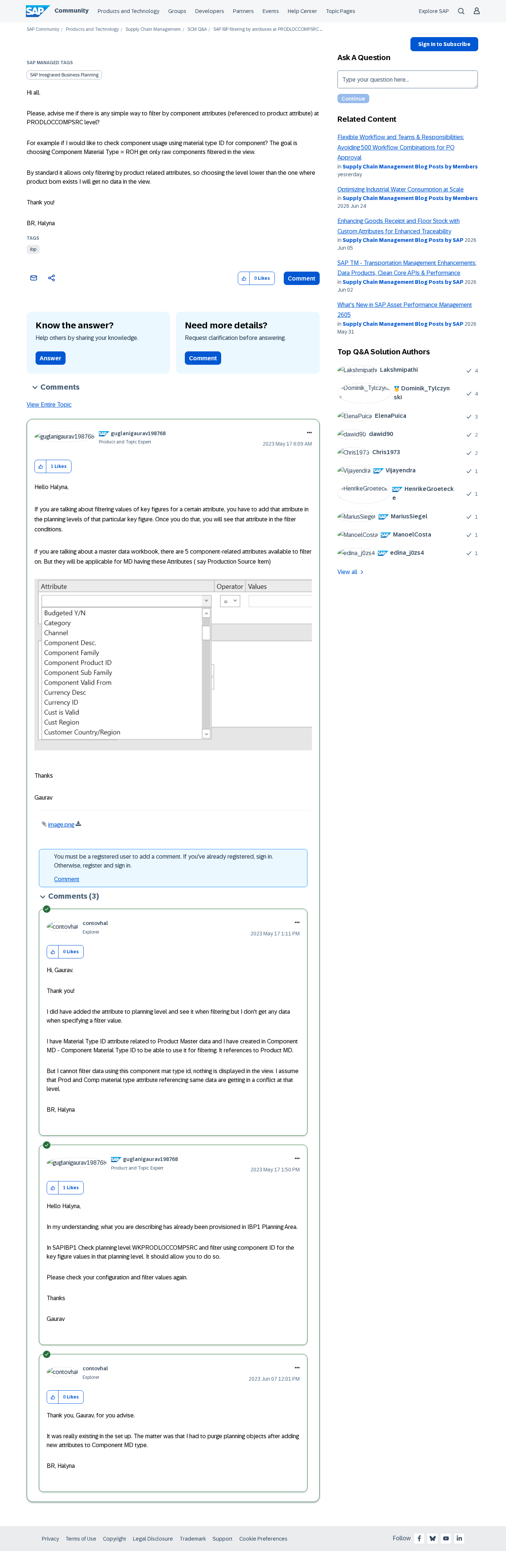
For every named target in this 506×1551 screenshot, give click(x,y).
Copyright (114, 1539)
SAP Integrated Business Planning (64, 75)
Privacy (50, 1539)
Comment (302, 278)
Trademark (193, 1539)
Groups (177, 11)
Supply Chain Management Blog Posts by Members (410, 167)
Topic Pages (340, 11)
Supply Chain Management (153, 29)
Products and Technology (128, 11)
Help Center (302, 11)
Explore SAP (434, 11)
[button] (244, 278)
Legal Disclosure (153, 1539)
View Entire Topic (49, 404)
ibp (33, 249)
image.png (61, 825)
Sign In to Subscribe (444, 44)
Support (223, 1539)
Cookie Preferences (263, 1539)
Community (71, 10)
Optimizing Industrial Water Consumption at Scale (400, 189)
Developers (209, 11)
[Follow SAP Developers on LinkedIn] (459, 1538)
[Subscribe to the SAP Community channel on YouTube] (446, 1538)
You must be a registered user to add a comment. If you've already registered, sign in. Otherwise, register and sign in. (163, 861)
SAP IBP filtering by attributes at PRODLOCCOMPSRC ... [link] (267, 29)
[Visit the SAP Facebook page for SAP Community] (419, 1538)
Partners (243, 11)
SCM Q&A (197, 29)
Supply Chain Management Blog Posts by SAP (403, 240)
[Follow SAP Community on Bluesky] (433, 1538)
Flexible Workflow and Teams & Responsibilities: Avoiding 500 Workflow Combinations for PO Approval (400, 147)
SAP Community (43, 29)
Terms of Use (81, 1539)
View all (347, 572)
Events (271, 11)
